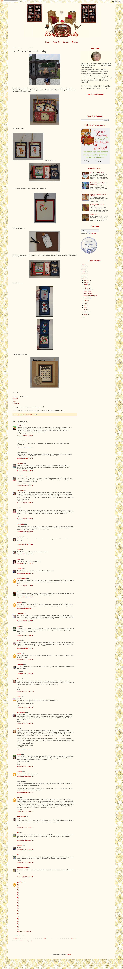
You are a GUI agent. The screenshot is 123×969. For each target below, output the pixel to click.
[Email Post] (36, 414)
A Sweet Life (93, 214)
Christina (15, 398)
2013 (83, 273)
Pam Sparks (20, 524)
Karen (18, 559)
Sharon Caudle (21, 712)
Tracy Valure (20, 490)
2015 (83, 269)
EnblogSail (20, 568)
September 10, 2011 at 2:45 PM (25, 749)
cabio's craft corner (22, 867)
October (86, 284)
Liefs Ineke (20, 664)
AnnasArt (19, 845)
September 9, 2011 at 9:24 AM (25, 531)
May (85, 305)
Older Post (73, 938)
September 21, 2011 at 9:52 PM (25, 877)
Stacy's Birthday (88, 293)
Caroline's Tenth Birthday (90, 295)
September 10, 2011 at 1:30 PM (25, 723)
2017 (83, 265)
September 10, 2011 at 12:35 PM (25, 691)
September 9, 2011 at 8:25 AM (25, 471)
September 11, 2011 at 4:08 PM (25, 792)
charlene (19, 537)
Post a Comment (19, 935)
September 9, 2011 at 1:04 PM (25, 586)
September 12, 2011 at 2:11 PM (25, 827)
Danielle (15, 400)
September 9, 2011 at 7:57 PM (25, 648)
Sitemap (75, 42)
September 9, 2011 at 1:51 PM (25, 597)
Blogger (68, 954)
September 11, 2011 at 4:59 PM (25, 811)
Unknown (19, 602)
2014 (83, 271)
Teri (18, 508)
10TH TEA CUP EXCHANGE (97, 172)
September (87, 287)
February (86, 312)
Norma (19, 754)
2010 (83, 317)
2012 (83, 276)
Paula (18, 591)
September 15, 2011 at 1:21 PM (25, 862)
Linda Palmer (20, 613)
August (86, 300)
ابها (18, 884)
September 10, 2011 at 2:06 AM (25, 659)
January (86, 314)
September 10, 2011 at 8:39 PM (25, 776)
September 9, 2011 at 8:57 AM (25, 503)
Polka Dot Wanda (88, 289)
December (87, 280)
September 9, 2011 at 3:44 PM (25, 635)
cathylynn (19, 425)
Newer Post (16, 938)
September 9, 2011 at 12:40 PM (25, 573)
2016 (83, 267)
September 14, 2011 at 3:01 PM (25, 849)
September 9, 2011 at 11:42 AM (25, 563)
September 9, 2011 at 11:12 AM (25, 554)
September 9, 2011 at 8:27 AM (25, 485)
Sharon (19, 653)
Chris (18, 679)
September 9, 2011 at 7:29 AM (25, 436)
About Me (56, 42)
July (85, 303)
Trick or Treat (87, 291)
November (87, 282)
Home (47, 42)
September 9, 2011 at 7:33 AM (25, 447)
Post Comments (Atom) (26, 941)
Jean (18, 797)
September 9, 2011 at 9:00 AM (25, 519)
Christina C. (20, 463)
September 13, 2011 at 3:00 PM (25, 840)
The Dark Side (87, 298)
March (85, 309)
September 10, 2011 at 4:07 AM (25, 673)
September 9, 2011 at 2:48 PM (25, 621)
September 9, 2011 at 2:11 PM (25, 608)
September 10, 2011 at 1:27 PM (25, 707)
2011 (83, 278)
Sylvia (18, 855)
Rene (14, 401)
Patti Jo (19, 640)
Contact (65, 42)
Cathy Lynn (16, 403)
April (85, 307)
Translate (93, 233)
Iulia (18, 728)
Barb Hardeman (21, 578)
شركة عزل (19, 882)
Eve (18, 832)
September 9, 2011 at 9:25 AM (25, 544)
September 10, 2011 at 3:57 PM (25, 766)
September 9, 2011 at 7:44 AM (25, 458)
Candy (19, 696)
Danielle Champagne (22, 476)
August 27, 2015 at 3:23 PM (24, 931)
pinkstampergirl (21, 816)
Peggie (19, 549)
